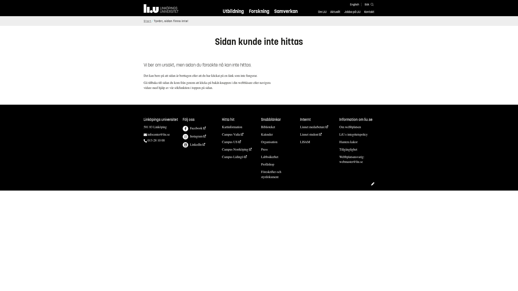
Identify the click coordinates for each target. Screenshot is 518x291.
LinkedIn (196, 144)
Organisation (269, 142)
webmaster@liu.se (351, 161)
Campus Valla (231, 134)
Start (147, 21)
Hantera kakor (348, 142)
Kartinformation (232, 127)
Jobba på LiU (352, 12)
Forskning (259, 11)
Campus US (230, 142)
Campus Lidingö (232, 157)
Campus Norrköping (235, 149)
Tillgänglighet (348, 149)
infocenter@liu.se (159, 134)
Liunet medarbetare (312, 127)
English (354, 4)
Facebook (196, 128)
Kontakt (369, 12)
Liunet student (309, 134)
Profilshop (267, 164)
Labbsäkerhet (269, 157)
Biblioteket (268, 127)
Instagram (196, 136)
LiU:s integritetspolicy (353, 134)
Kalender (267, 134)
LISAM (305, 142)
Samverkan (286, 11)
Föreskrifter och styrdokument (271, 174)
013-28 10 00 (156, 140)
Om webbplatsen (350, 127)
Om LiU (322, 12)
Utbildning (233, 11)
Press (264, 149)
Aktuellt (335, 12)
